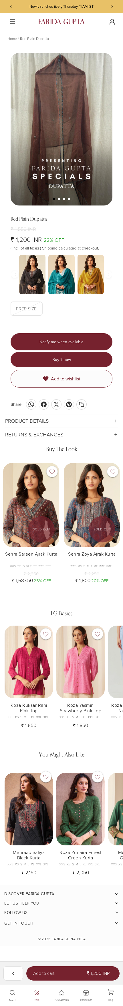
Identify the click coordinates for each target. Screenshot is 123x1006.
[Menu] (13, 22)
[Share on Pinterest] (69, 404)
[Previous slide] (11, 6)
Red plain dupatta (34, 38)
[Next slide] (112, 6)
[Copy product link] (81, 404)
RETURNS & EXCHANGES (34, 434)
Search (12, 1000)
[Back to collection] (13, 973)
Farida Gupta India (68, 938)
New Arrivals (62, 1000)
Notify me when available (61, 341)
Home (12, 38)
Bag (113, 995)
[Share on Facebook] (44, 404)
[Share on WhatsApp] (31, 404)
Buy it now (61, 359)
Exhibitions (86, 1000)
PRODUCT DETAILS (27, 420)
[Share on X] (56, 404)
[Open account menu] (112, 21)
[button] (110, 524)
